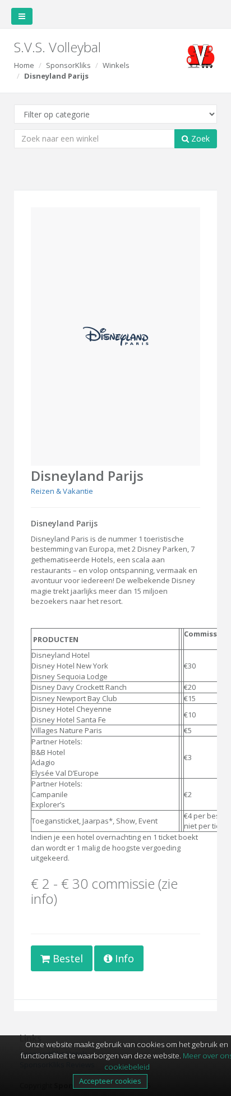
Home (24, 65)
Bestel (66, 958)
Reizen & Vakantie (62, 491)
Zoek (199, 138)
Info (123, 958)
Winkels (116, 65)
